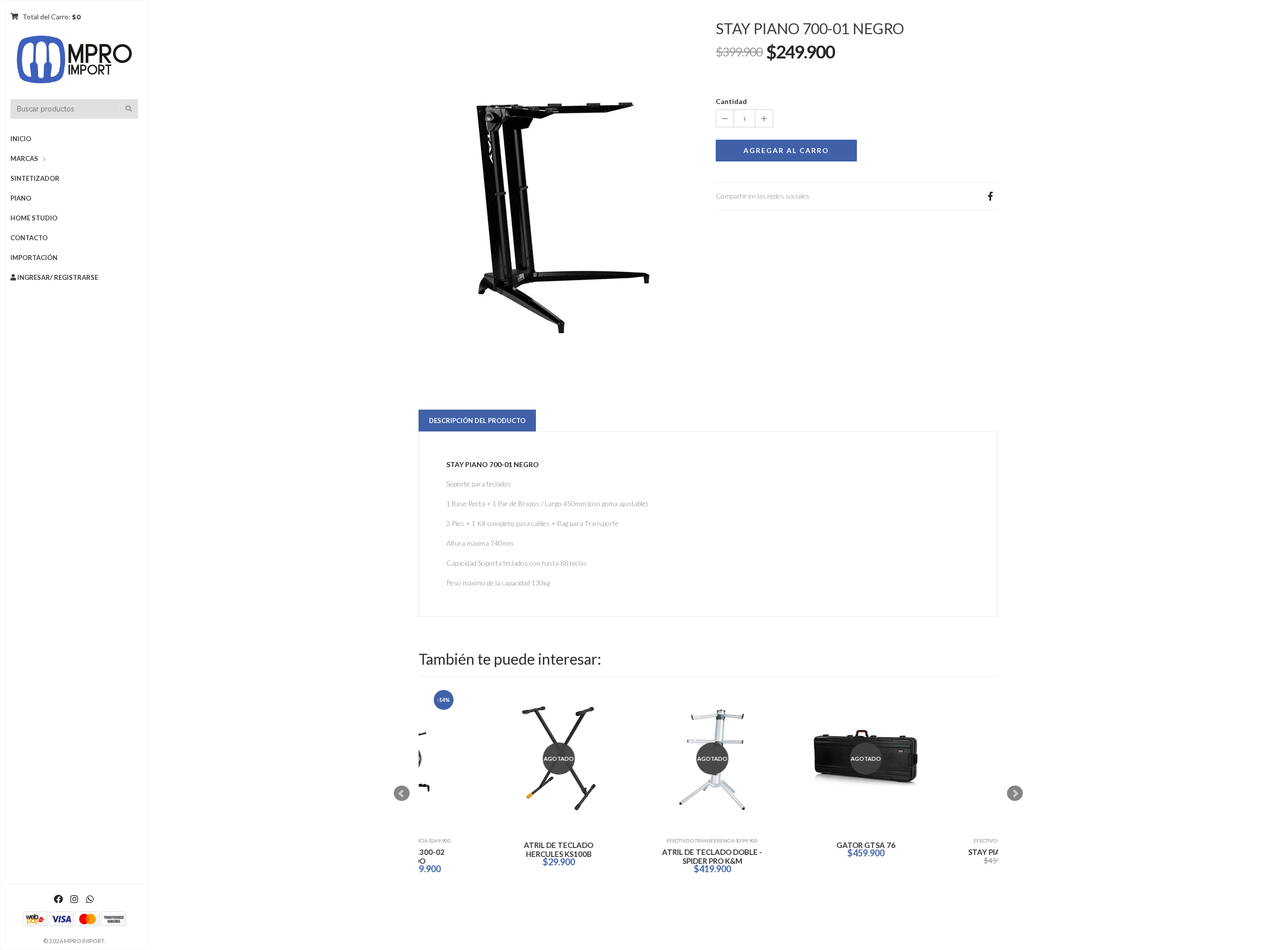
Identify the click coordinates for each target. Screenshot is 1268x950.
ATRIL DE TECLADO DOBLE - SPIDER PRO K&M (488, 856)
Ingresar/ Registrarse (57, 277)
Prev (402, 793)
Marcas (24, 158)
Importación (33, 258)
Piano (20, 198)
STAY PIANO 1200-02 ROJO (949, 851)
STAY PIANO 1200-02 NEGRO (795, 851)
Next (1015, 793)
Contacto (29, 238)
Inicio (20, 139)
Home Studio (33, 218)
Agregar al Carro (786, 150)
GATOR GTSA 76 (641, 845)
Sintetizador (34, 178)
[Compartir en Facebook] (990, 196)
